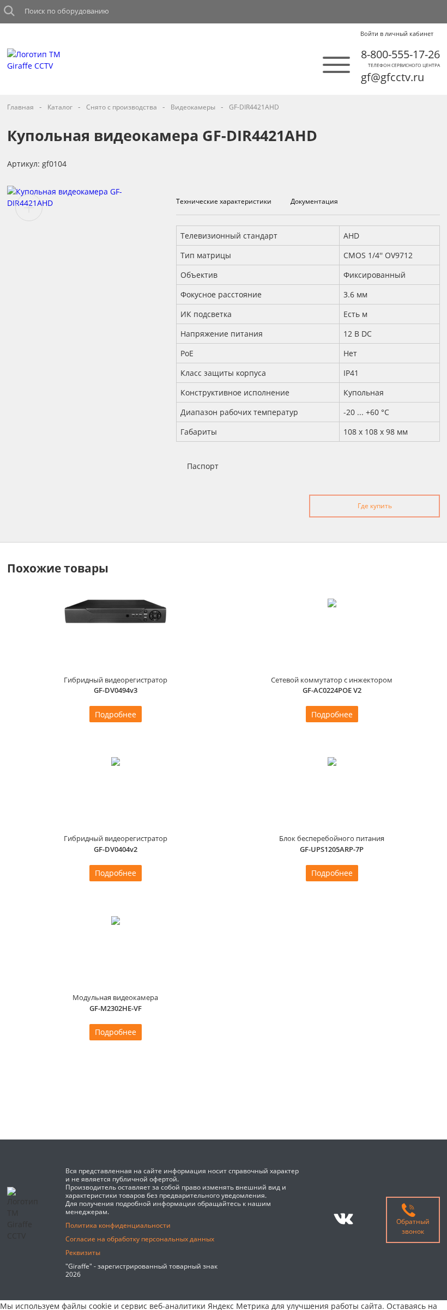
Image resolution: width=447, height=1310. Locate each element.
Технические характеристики (223, 201)
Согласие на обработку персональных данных (139, 1239)
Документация (314, 201)
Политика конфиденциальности (118, 1225)
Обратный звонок (413, 1226)
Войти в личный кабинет (396, 34)
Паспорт (203, 466)
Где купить (375, 505)
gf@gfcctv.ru (392, 77)
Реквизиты (82, 1252)
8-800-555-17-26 (400, 54)
